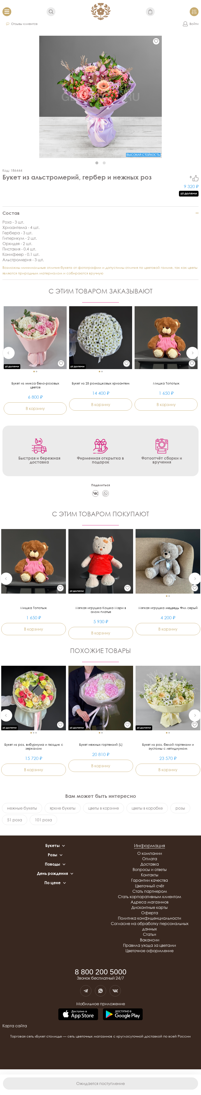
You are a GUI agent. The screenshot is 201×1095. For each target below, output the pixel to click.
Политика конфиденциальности (149, 918)
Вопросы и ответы (150, 869)
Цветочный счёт (149, 885)
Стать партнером (149, 891)
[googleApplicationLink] (123, 1014)
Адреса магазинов (149, 902)
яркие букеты (62, 808)
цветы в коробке (147, 808)
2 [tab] (104, 162)
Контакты (149, 874)
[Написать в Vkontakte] (115, 990)
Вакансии (149, 939)
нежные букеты (22, 808)
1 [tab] (96, 162)
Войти (194, 24)
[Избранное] (156, 41)
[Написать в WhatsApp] (100, 990)
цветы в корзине (103, 808)
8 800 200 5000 (100, 972)
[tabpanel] (100, 97)
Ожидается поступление (100, 1083)
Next (192, 353)
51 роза (14, 819)
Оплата (149, 858)
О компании (149, 853)
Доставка (149, 864)
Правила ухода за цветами (149, 945)
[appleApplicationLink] (78, 1014)
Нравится (195, 178)
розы (180, 808)
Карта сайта (14, 1025)
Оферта (149, 912)
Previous (8, 353)
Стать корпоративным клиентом (149, 896)
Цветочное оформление (150, 950)
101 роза (43, 819)
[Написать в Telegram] (85, 990)
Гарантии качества (149, 880)
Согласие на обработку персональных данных (149, 926)
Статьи (149, 934)
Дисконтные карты (149, 907)
